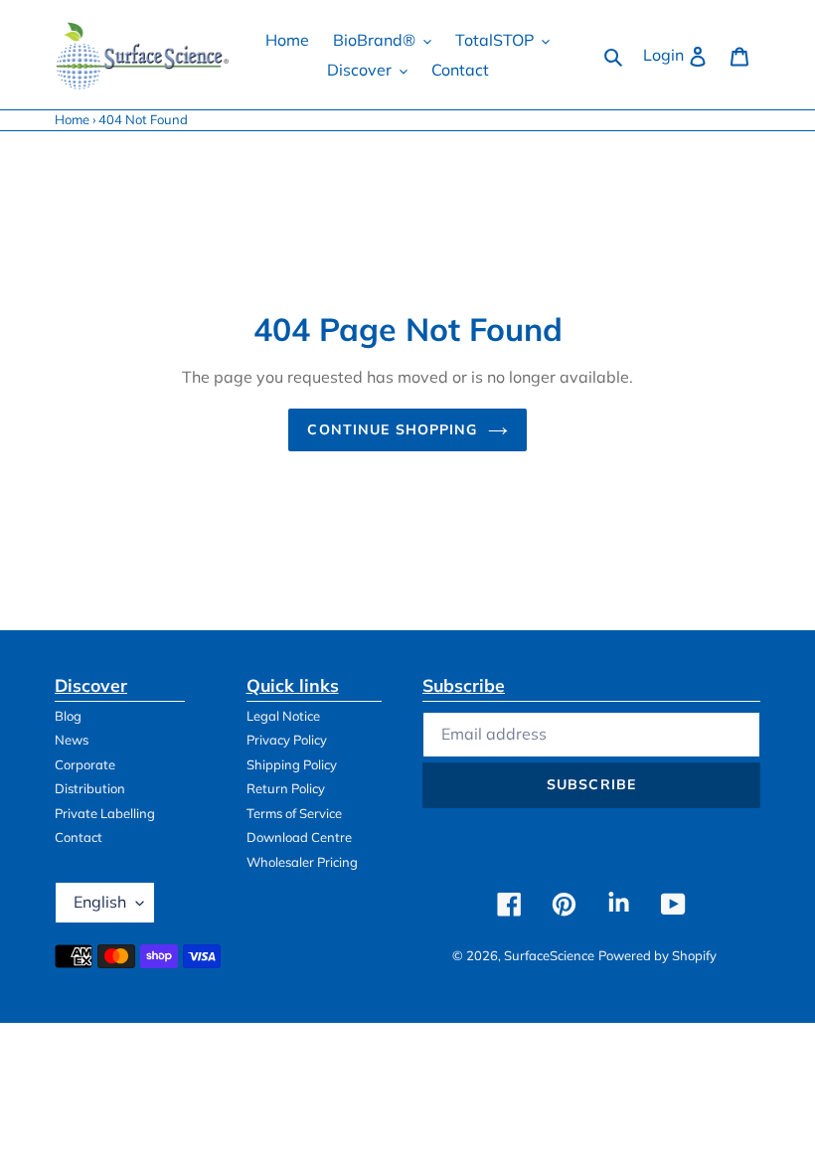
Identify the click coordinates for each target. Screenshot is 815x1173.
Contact (78, 837)
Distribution (90, 788)
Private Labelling (105, 813)
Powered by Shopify (657, 955)
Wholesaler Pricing (302, 862)
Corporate (85, 764)
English (100, 902)
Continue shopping (392, 429)
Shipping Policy (291, 764)
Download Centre (299, 837)
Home (72, 119)
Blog (68, 716)
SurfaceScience (549, 955)
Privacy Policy (286, 740)
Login (681, 54)
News (71, 740)
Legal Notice (283, 716)
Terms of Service (294, 813)
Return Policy (285, 788)
